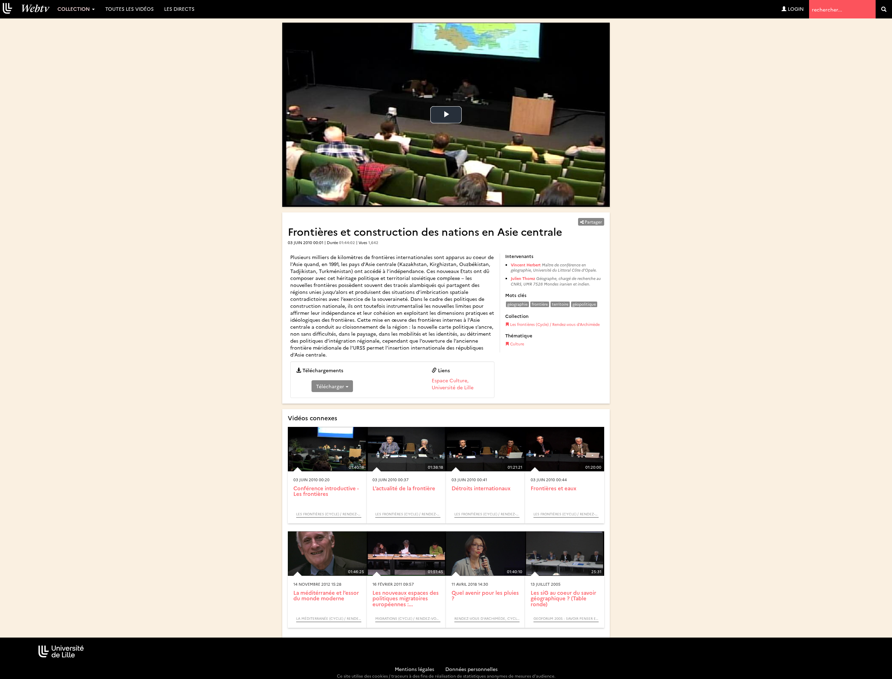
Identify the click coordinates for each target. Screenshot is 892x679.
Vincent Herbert (526, 264)
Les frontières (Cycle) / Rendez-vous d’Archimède (554, 324)
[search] (884, 9)
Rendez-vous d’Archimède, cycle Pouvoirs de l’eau (487, 618)
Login (795, 8)
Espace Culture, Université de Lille (453, 384)
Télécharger (331, 386)
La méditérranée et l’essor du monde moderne (326, 595)
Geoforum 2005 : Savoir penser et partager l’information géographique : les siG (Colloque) (566, 618)
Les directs (179, 8)
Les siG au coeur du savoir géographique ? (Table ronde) (563, 598)
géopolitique (584, 304)
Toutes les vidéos (129, 8)
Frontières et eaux (553, 488)
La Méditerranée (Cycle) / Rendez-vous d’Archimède (328, 618)
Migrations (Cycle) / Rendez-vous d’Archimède (407, 618)
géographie (517, 304)
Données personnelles (471, 668)
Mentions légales (414, 668)
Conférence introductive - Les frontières (326, 491)
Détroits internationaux (481, 488)
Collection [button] (74, 8)
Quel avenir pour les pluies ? (485, 595)
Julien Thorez (523, 278)
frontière (540, 304)
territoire (560, 304)
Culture (516, 343)
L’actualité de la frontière (403, 488)
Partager (593, 222)
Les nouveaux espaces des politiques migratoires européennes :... (405, 598)
